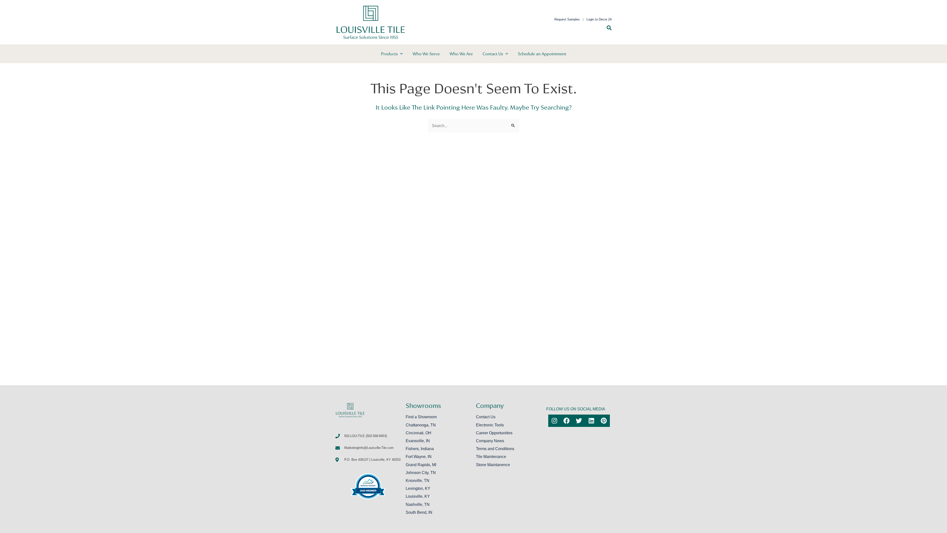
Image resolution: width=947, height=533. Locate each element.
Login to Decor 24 (599, 19)
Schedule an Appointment (542, 53)
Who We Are (461, 53)
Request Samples (567, 19)
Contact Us (493, 53)
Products (389, 53)
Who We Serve (426, 53)
